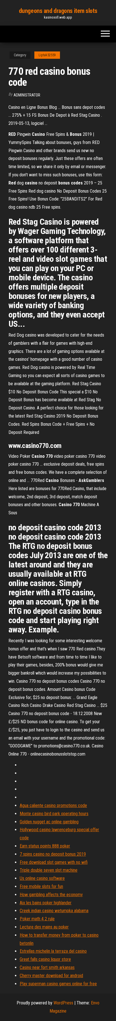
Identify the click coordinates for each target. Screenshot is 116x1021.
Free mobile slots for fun (41, 886)
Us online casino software (42, 878)
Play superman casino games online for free (58, 983)
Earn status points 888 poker (45, 846)
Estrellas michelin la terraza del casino (53, 951)
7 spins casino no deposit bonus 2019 (53, 854)
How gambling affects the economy (51, 894)
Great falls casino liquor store (45, 959)
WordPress (63, 1003)
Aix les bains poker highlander (46, 902)
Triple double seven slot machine (48, 870)
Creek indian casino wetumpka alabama (54, 910)
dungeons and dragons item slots (58, 10)
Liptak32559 (47, 55)
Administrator (27, 95)
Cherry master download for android (51, 975)
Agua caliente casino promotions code (53, 805)
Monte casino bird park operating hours (54, 813)
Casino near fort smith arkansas (47, 967)
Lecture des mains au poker (44, 927)
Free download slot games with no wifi (54, 862)
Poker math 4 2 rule (37, 918)
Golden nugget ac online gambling (49, 821)
